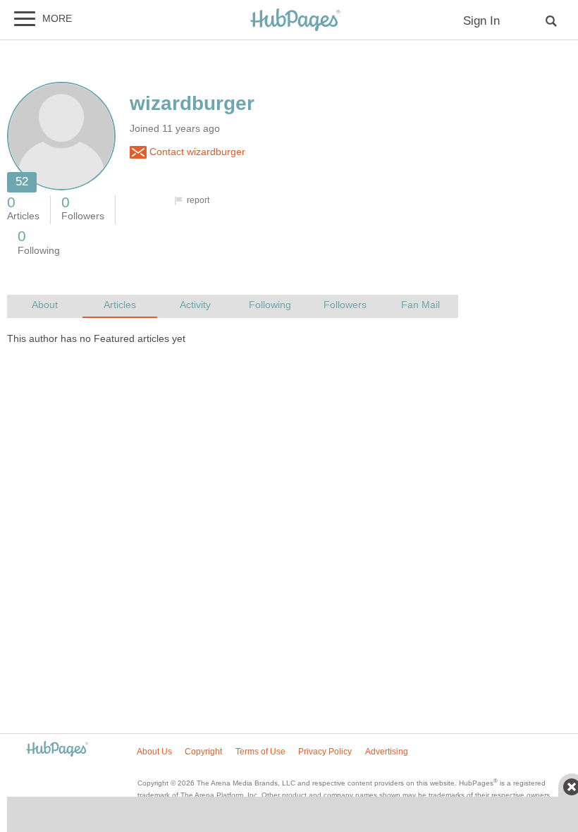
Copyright (203, 752)
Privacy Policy (325, 752)
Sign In (481, 20)
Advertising (386, 752)
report (198, 200)
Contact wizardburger (196, 152)
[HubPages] (295, 20)
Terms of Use (260, 752)
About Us (154, 752)
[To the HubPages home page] (57, 750)
